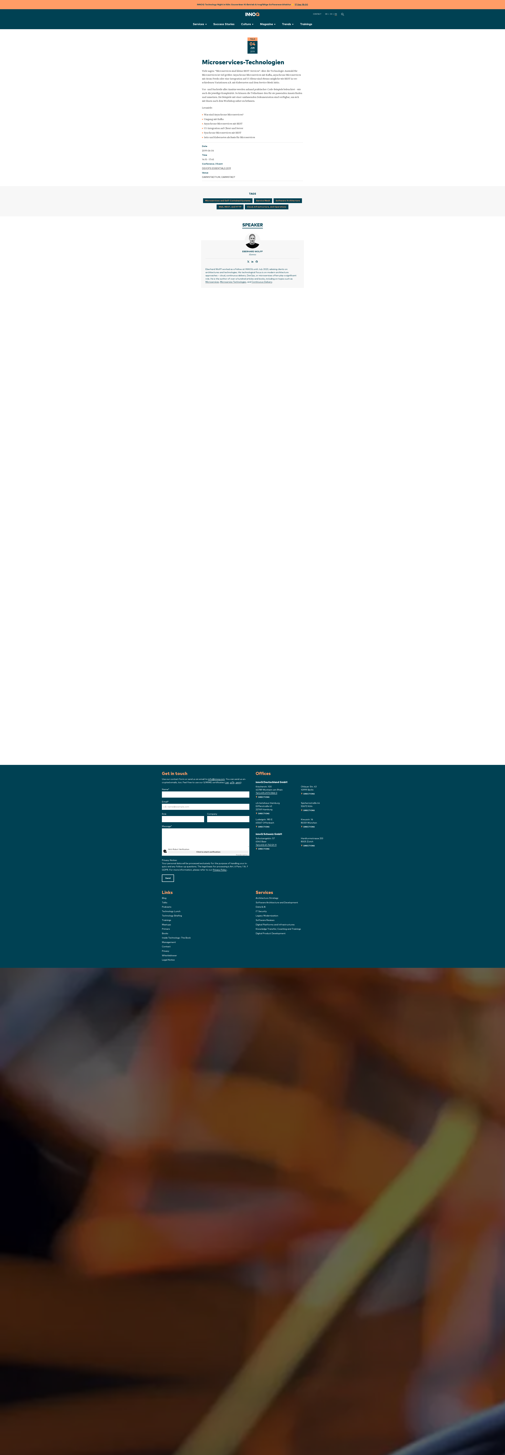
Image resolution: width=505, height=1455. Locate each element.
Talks (164, 903)
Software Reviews (265, 920)
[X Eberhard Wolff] (248, 262)
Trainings (306, 24)
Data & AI (261, 907)
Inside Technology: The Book (176, 938)
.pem (238, 782)
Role (164, 814)
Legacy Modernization (267, 916)
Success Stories (223, 24)
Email (170, 802)
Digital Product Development (271, 933)
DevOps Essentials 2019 (216, 168)
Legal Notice (168, 960)
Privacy (165, 951)
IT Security (261, 911)
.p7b (232, 782)
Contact (317, 14)
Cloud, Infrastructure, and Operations (266, 207)
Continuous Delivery (262, 282)
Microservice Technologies (233, 282)
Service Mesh (263, 201)
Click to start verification (208, 852)
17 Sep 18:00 (301, 5)
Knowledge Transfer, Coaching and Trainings (278, 929)
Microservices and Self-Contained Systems (227, 201)
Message (172, 826)
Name (171, 789)
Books (165, 933)
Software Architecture (288, 201)
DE (326, 14)
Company (212, 814)
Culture (246, 24)
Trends (286, 24)
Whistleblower (169, 956)
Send (168, 878)
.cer (227, 782)
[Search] (342, 14)
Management (169, 942)
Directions (263, 797)
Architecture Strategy (267, 898)
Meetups (166, 925)
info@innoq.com (216, 779)
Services (198, 24)
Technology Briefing (172, 916)
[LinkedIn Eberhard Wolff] (252, 262)
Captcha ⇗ (242, 855)
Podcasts (166, 907)
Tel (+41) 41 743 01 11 (266, 845)
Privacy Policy (220, 870)
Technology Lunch (171, 911)
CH (331, 14)
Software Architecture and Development (277, 903)
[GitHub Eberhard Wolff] (257, 262)
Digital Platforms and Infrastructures (275, 925)
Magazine (266, 24)
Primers (166, 929)
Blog (164, 898)
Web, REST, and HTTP (230, 207)
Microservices (212, 282)
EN (336, 14)
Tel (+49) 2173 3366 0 (266, 793)
